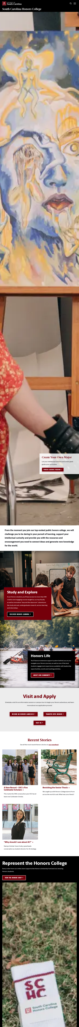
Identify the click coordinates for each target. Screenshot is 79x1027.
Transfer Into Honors (54, 714)
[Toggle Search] (70, 3)
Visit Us (38, 723)
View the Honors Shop (13, 878)
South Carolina (21, 9)
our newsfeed (53, 745)
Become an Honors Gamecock (23, 714)
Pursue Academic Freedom (52, 470)
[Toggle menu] (75, 3)
